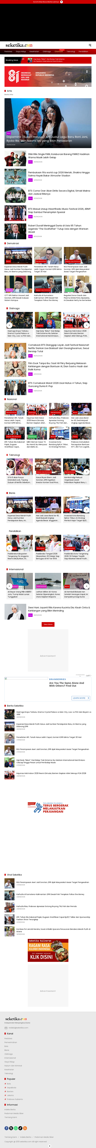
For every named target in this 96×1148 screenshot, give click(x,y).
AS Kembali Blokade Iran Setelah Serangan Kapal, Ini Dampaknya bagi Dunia (76, 594)
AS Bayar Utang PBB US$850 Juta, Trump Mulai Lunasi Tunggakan (19, 594)
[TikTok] (20, 1128)
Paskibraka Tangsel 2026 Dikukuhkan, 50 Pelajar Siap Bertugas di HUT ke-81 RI (47, 556)
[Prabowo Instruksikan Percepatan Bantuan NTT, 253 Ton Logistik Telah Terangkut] (81, 433)
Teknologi (8, 1073)
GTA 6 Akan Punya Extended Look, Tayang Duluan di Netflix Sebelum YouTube (19, 480)
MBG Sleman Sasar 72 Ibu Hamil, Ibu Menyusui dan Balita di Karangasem (37, 444)
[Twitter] (11, 1128)
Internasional (13, 586)
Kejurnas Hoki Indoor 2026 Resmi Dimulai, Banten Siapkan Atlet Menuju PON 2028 (75, 333)
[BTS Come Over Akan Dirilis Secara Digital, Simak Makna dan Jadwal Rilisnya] (15, 195)
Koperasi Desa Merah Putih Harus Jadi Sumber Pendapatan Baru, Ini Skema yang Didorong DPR (18, 269)
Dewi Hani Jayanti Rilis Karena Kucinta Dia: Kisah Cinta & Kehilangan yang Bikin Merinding (59, 609)
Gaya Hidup (9, 1062)
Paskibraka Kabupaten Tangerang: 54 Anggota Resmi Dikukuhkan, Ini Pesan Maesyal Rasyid (18, 556)
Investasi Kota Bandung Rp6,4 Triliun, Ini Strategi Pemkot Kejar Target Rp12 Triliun (58, 444)
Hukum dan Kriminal (73, 261)
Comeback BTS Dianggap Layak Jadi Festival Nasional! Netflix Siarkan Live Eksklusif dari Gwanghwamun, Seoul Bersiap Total (58, 348)
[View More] (48, 1019)
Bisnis (8, 261)
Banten (10, 1091)
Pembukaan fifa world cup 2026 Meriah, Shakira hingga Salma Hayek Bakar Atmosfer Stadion (59, 174)
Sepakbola (11, 1087)
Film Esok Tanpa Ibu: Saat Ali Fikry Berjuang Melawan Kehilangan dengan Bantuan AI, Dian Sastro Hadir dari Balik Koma (58, 366)
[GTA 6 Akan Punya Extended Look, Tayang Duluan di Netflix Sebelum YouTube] (19, 466)
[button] (90, 45)
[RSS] (25, 1128)
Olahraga (68, 326)
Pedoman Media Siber (14, 1113)
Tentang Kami (10, 1117)
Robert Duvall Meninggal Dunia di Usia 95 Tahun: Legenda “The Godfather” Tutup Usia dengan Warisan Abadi (58, 228)
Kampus (9, 290)
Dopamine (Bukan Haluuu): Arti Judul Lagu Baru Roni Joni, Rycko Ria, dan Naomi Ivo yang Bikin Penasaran (47, 139)
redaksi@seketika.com (18, 1027)
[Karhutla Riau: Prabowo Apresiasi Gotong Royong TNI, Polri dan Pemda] (59, 409)
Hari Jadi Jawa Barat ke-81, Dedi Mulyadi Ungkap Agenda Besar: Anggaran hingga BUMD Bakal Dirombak (81, 420)
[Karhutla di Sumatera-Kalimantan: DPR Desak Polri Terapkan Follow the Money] (48, 284)
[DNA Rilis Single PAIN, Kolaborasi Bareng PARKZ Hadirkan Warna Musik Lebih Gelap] (15, 158)
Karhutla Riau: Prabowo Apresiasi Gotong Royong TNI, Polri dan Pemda (59, 420)
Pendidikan (41, 548)
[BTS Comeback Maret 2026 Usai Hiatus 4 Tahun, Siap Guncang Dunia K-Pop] (15, 387)
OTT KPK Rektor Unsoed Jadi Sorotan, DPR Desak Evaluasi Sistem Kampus (16, 298)
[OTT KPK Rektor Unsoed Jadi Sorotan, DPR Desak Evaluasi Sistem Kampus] (18, 284)
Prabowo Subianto (15, 1099)
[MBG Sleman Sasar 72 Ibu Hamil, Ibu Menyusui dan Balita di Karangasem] (37, 433)
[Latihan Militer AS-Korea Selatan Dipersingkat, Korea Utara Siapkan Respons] (48, 581)
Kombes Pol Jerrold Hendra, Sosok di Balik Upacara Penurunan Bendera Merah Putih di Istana (53, 930)
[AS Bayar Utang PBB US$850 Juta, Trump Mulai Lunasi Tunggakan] (19, 581)
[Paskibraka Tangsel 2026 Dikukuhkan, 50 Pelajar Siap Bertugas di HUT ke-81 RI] (48, 543)
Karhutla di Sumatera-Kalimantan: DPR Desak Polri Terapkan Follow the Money (46, 298)
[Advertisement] (48, 19)
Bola (6, 1046)
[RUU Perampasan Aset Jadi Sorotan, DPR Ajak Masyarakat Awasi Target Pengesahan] (78, 255)
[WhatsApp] (16, 1128)
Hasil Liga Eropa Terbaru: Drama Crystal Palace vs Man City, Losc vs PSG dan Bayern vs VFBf (19, 333)
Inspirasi (40, 326)
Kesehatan (70, 290)
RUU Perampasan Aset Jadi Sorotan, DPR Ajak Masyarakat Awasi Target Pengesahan (77, 269)
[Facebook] (6, 1128)
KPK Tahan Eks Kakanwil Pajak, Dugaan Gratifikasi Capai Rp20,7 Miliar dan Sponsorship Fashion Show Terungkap (14, 444)
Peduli (75, 437)
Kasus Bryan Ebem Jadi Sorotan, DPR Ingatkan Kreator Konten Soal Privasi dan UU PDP (47, 480)
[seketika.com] (18, 45)
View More (48, 624)
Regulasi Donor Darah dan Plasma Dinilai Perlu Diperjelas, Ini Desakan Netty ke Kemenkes (77, 298)
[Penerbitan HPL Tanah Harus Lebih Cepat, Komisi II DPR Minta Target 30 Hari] (48, 255)
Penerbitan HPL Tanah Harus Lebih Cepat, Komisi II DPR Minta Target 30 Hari (48, 269)
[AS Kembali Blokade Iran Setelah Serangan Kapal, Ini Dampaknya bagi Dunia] (76, 581)
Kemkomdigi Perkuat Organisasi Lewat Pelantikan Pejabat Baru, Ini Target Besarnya (76, 480)
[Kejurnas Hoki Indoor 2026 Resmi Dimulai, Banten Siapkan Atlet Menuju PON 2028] (76, 320)
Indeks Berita (10, 1109)
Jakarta (10, 1095)
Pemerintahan (41, 261)
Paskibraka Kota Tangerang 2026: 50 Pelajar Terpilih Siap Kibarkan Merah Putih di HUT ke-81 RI (76, 556)
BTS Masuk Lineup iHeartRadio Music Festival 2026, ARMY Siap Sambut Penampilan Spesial (59, 210)
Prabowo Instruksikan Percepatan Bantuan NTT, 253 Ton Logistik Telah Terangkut (80, 444)
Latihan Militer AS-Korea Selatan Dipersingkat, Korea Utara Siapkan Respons (48, 594)
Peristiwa (8, 1038)
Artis (8, 133)
